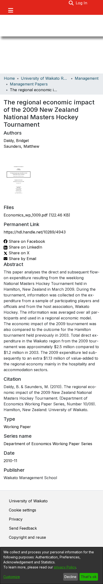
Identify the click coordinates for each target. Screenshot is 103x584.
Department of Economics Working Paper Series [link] (48, 443)
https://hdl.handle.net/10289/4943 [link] (35, 232)
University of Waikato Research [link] (45, 78)
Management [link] (86, 78)
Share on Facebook (26, 241)
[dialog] (51, 565)
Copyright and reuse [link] (27, 537)
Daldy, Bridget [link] (16, 140)
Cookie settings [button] (22, 510)
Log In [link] (82, 2)
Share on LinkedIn (24, 247)
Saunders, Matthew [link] (21, 146)
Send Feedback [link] (23, 528)
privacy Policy (65, 567)
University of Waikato (28, 501)
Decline (70, 577)
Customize (11, 577)
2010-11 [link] (10, 460)
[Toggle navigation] (10, 10)
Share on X (18, 252)
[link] (37, 215)
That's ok (89, 577)
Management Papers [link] (29, 84)
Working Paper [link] (17, 426)
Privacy (16, 519)
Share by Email (21, 258)
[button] (71, 3)
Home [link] (9, 78)
